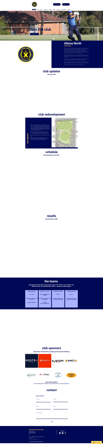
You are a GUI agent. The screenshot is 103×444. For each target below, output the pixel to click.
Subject (54, 406)
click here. (43, 139)
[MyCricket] (65, 433)
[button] (27, 138)
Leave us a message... (39, 412)
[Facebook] (60, 433)
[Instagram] (62, 433)
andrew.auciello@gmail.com (64, 383)
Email (37, 406)
